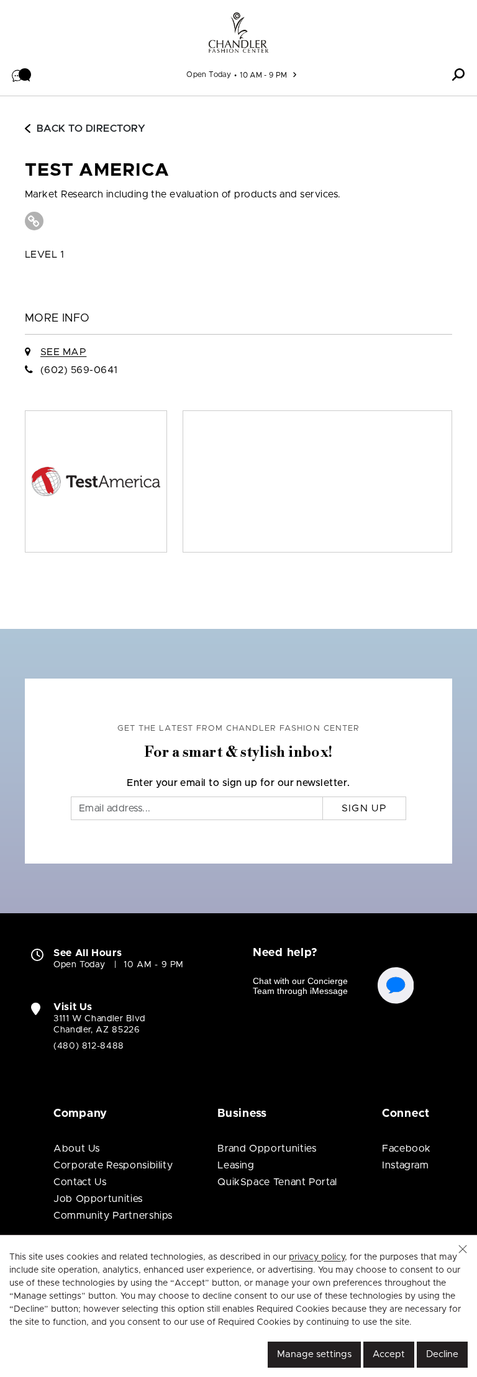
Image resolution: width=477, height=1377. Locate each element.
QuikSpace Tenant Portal (277, 1182)
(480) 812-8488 (88, 1046)
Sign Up (364, 808)
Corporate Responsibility (113, 1165)
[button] (21, 74)
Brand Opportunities (266, 1149)
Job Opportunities (98, 1199)
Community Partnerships (113, 1216)
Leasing (235, 1165)
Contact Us (79, 1182)
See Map (63, 352)
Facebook (406, 1149)
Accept (389, 1354)
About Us (76, 1149)
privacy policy (317, 1257)
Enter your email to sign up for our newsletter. (238, 783)
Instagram (405, 1165)
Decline (442, 1354)
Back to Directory (91, 128)
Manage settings (314, 1354)
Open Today (208, 74)
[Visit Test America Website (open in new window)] (34, 221)
